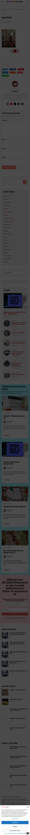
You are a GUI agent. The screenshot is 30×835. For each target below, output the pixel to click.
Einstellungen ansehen (15, 830)
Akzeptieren (15, 822)
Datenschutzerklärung (12, 833)
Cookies (6, 833)
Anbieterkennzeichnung (21, 833)
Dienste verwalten (15, 818)
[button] (28, 807)
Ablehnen (15, 826)
